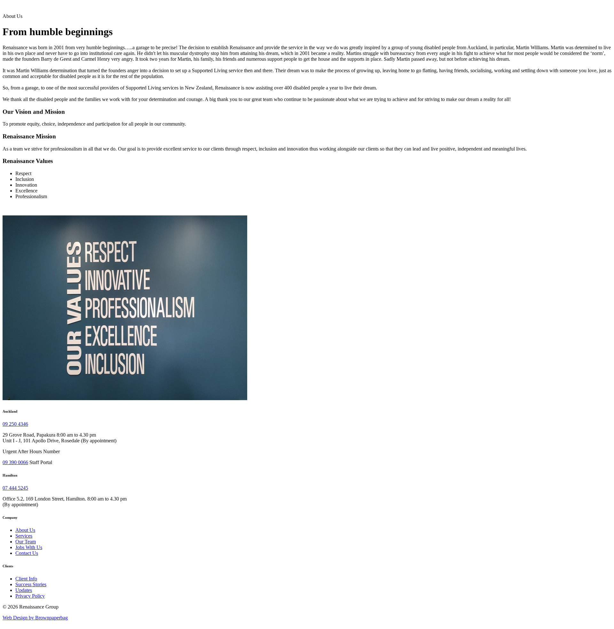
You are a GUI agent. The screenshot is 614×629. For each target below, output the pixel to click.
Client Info (26, 578)
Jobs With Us (28, 547)
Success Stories (30, 584)
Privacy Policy (30, 596)
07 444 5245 (15, 488)
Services (23, 536)
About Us (25, 530)
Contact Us (26, 553)
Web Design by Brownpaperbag (35, 617)
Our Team (25, 541)
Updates (23, 590)
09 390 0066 (15, 462)
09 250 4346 (15, 424)
